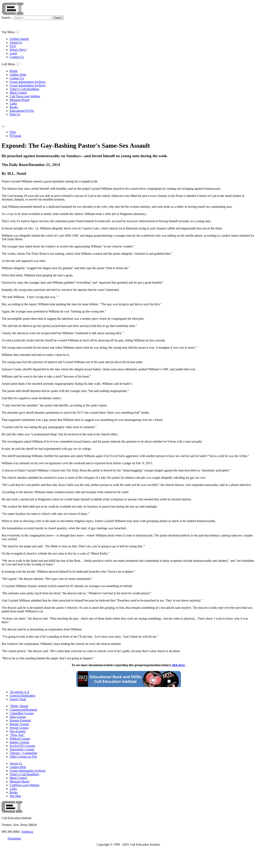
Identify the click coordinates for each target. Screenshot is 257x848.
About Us (16, 42)
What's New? (18, 49)
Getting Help (18, 74)
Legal (13, 53)
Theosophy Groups (22, 749)
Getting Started (19, 39)
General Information (22, 695)
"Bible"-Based (19, 706)
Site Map (15, 796)
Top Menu (8, 32)
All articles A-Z (19, 692)
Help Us (15, 114)
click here (178, 665)
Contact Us (17, 57)
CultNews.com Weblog (24, 785)
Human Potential (20, 720)
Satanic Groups (19, 742)
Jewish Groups (19, 727)
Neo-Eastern (17, 731)
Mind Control (18, 92)
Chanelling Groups (22, 713)
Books (14, 107)
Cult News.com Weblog (25, 96)
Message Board (19, 100)
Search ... (7, 17)
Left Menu (8, 64)
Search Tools (18, 699)
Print (13, 132)
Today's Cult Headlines (24, 89)
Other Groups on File (23, 756)
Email (17, 135)
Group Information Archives (28, 81)
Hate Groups (18, 717)
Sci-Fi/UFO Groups (22, 745)
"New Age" (17, 735)
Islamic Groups (19, 724)
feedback (27, 831)
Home (13, 71)
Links (13, 103)
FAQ (13, 46)
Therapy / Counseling (23, 753)
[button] (17, 32)
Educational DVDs (22, 110)
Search (58, 17)
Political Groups (20, 738)
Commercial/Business (23, 709)
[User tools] (3, 126)
